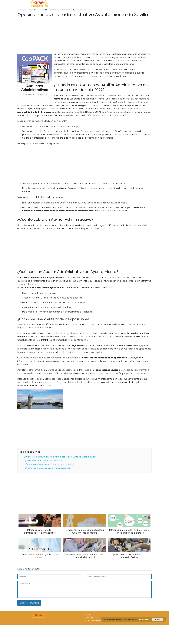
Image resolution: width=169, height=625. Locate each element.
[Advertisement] (84, 34)
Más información (144, 619)
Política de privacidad (94, 621)
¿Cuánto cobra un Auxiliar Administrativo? (43, 460)
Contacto (89, 617)
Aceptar (157, 619)
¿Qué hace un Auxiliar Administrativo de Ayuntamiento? (49, 464)
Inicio (87, 614)
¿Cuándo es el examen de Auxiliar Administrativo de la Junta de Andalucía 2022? (60, 457)
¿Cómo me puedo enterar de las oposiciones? (49, 468)
